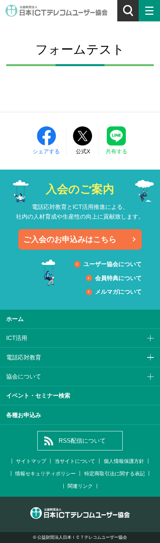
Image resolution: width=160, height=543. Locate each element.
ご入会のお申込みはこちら (70, 239)
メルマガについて (118, 291)
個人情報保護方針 (124, 461)
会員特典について (118, 278)
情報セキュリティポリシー (45, 473)
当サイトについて (75, 461)
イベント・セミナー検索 (38, 395)
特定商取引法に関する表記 (114, 473)
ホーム (15, 318)
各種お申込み (23, 415)
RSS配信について (82, 440)
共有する (116, 151)
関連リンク (80, 486)
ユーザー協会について (112, 264)
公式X (83, 151)
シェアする (46, 151)
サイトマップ (31, 461)
